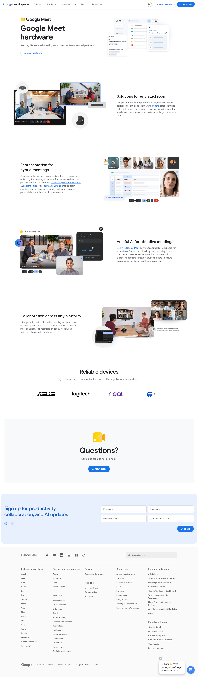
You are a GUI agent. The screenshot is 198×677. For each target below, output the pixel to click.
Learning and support (159, 569)
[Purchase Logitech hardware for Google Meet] (81, 394)
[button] (191, 670)
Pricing (84, 4)
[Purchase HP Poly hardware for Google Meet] (152, 394)
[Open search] (149, 4)
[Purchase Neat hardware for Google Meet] (116, 394)
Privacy (40, 665)
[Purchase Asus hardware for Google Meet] (46, 394)
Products (51, 4)
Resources (97, 4)
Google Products (82, 665)
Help (96, 665)
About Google (64, 665)
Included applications (32, 569)
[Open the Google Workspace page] (16, 4)
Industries (65, 4)
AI (75, 4)
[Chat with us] (191, 670)
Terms (50, 665)
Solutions (38, 4)
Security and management (67, 569)
